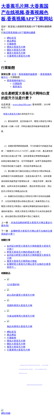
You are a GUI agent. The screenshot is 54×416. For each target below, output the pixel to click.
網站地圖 (5, 413)
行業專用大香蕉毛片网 (18, 56)
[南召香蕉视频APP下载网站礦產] (18, 32)
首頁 (14, 74)
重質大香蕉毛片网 (16, 53)
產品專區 (11, 41)
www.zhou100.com (22, 104)
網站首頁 (11, 38)
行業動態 (11, 44)
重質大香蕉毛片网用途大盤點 (22, 261)
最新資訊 (17, 86)
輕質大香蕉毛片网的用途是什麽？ (24, 252)
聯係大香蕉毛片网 (16, 47)
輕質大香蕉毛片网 (11, 114)
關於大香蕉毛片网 (16, 50)
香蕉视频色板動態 (28, 74)
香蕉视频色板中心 (16, 80)
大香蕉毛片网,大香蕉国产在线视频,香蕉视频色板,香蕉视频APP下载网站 (27, 12)
